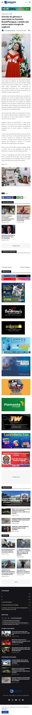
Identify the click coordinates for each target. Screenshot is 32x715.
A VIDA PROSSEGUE (16, 602)
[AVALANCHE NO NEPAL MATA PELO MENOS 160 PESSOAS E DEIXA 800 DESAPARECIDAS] (6, 650)
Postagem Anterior (7, 267)
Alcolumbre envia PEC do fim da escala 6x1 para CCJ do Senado (8, 237)
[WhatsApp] (18, 197)
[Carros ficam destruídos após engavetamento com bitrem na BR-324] (6, 634)
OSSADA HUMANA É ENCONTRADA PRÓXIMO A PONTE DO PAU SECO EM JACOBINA (21, 520)
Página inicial (5, 14)
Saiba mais (4, 708)
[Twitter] (14, 197)
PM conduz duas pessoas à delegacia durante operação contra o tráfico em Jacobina (21, 641)
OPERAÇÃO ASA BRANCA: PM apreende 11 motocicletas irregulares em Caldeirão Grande (8, 572)
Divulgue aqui (16, 477)
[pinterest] (23, 700)
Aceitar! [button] (5, 712)
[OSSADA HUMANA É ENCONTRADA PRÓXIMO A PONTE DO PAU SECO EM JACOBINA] (6, 521)
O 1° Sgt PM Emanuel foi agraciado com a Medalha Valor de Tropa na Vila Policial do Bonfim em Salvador (23, 552)
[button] (2, 2)
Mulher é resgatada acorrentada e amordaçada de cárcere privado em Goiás (8, 218)
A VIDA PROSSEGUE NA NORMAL (16, 605)
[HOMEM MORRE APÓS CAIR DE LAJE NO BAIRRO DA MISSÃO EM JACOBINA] (6, 662)
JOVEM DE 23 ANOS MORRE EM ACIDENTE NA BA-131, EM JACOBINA (20, 528)
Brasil (10, 14)
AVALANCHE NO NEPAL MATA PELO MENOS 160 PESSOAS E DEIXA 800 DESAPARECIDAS (21, 649)
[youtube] (16, 700)
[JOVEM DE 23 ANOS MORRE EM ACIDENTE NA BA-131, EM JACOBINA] (6, 529)
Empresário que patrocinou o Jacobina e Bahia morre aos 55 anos (23, 571)
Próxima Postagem (25, 267)
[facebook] (9, 700)
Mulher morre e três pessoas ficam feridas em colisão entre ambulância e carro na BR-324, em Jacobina (21, 511)
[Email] (21, 197)
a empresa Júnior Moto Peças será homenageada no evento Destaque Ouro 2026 (16, 609)
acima (16, 582)
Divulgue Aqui (16, 245)
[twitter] (12, 700)
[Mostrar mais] (25, 197)
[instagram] (19, 700)
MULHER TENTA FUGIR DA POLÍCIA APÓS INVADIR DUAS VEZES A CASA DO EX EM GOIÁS (23, 218)
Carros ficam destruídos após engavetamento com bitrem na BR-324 (8, 551)
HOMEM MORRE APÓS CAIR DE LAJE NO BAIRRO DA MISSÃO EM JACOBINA (20, 661)
